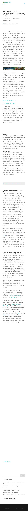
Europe (20, 434)
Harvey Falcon (8, 436)
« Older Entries (7, 461)
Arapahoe (6, 315)
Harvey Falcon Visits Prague (10, 492)
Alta (19, 313)
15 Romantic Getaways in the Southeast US (13, 344)
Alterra (13, 297)
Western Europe (8, 437)
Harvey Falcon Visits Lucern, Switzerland (14, 494)
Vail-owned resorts (15, 295)
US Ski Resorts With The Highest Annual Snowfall (11, 389)
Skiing (17, 18)
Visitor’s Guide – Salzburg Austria (12, 432)
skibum (6, 18)
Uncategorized (7, 20)
